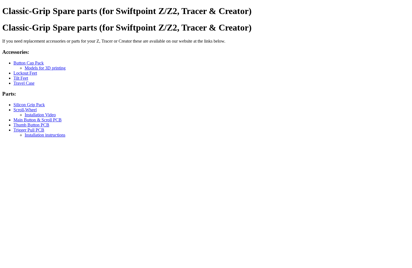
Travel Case (23, 83)
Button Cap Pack (28, 63)
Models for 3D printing (45, 68)
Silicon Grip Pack (29, 104)
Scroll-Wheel (25, 109)
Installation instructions (45, 135)
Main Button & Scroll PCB (37, 119)
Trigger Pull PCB (28, 130)
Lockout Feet (25, 73)
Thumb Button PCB (31, 125)
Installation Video (40, 114)
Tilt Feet (20, 78)
